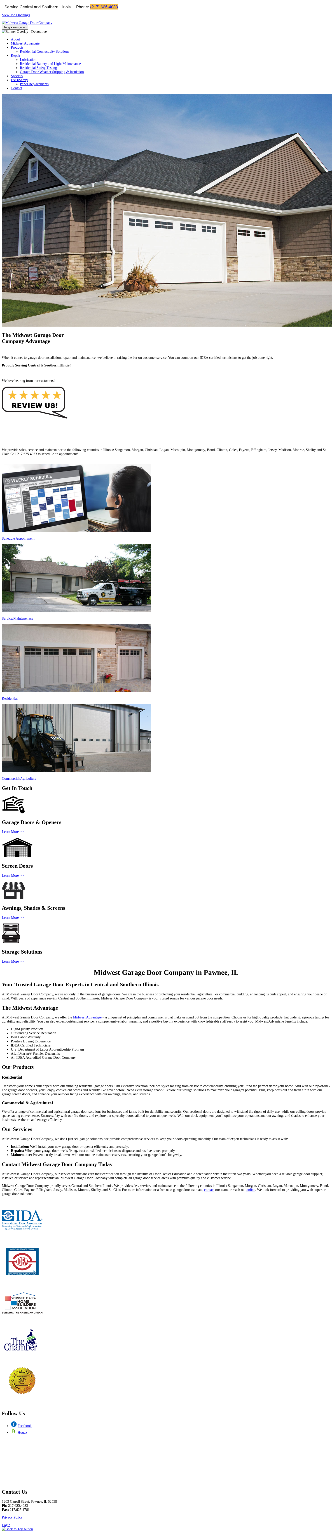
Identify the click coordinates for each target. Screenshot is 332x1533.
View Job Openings (16, 15)
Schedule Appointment (18, 538)
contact (209, 1190)
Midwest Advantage (87, 1017)
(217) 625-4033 (104, 6)
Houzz (22, 1432)
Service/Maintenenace (17, 618)
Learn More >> (13, 832)
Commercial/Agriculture (19, 778)
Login (6, 1525)
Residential (10, 698)
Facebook (25, 1426)
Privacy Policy (12, 1517)
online (250, 1190)
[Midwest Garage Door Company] (27, 23)
